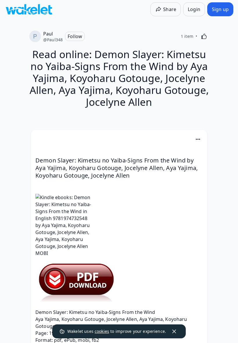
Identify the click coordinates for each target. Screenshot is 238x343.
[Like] (204, 36)
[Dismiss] (174, 331)
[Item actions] (198, 139)
